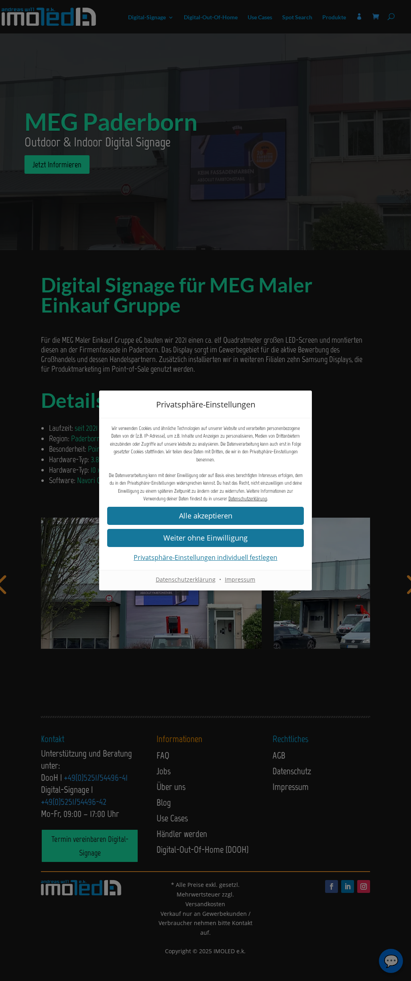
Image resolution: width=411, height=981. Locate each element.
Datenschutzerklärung (247, 499)
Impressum (240, 579)
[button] (205, 538)
